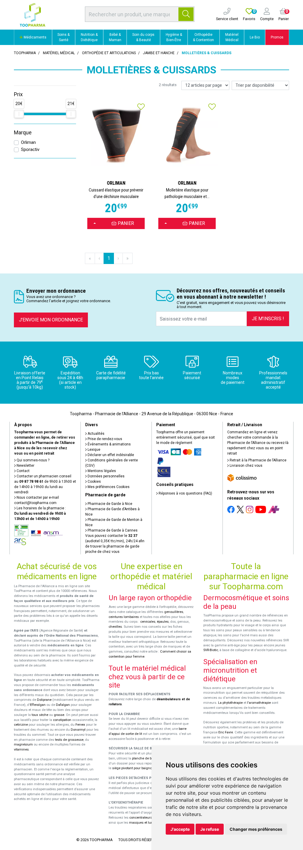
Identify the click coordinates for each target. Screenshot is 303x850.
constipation (62, 720)
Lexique (93, 449)
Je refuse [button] (209, 829)
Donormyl (78, 730)
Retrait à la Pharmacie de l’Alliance (257, 460)
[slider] (19, 114)
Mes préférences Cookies (108, 487)
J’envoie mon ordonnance (51, 320)
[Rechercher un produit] (186, 14)
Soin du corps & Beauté (143, 37)
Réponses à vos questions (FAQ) (185, 493)
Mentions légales (101, 471)
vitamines (21, 749)
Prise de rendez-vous (104, 439)
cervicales (147, 622)
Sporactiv (30, 149)
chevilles (115, 627)
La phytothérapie (230, 703)
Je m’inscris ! (268, 318)
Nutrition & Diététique (89, 37)
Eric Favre (225, 732)
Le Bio (255, 37)
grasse (59, 715)
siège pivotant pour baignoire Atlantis (140, 768)
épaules (163, 622)
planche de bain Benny (149, 758)
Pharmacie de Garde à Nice (109, 504)
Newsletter (25, 465)
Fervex (80, 725)
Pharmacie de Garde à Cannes (112, 530)
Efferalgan (38, 705)
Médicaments (34, 37)
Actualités (95, 434)
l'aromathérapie (259, 703)
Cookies (94, 481)
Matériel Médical (231, 37)
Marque (23, 133)
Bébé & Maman (115, 37)
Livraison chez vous (245, 465)
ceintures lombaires (124, 617)
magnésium (23, 744)
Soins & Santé (63, 37)
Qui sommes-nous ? (32, 460)
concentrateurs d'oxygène (149, 818)
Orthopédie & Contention (203, 37)
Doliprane (44, 700)
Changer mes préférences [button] (256, 829)
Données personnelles (106, 476)
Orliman (28, 142)
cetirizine (21, 725)
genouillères (173, 612)
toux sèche (40, 715)
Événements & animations (109, 444)
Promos (277, 37)
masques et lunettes (144, 823)
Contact (23, 471)
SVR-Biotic (210, 650)
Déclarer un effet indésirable (110, 455)
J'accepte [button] (180, 829)
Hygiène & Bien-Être (174, 37)
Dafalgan (63, 705)
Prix (18, 94)
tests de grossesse (69, 740)
